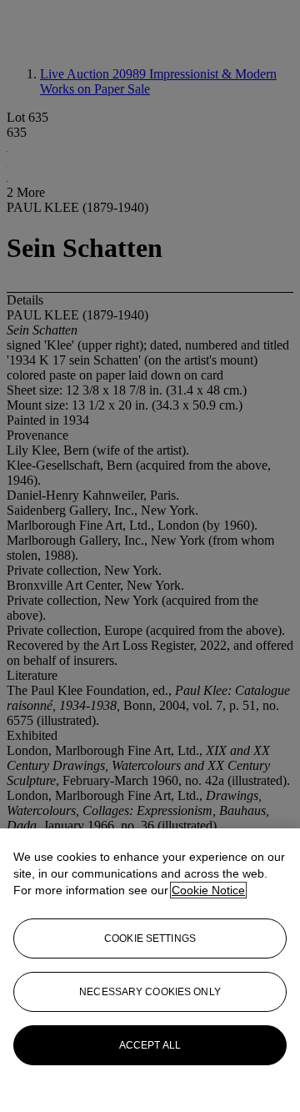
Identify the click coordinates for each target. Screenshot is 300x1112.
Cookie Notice (208, 890)
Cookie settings (150, 938)
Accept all (150, 1045)
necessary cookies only (150, 992)
